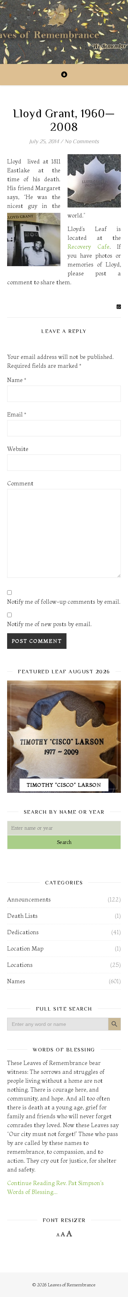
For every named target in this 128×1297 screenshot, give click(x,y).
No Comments (81, 141)
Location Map (25, 948)
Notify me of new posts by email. (49, 624)
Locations (20, 964)
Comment (20, 483)
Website (17, 448)
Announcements (29, 899)
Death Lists (22, 915)
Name (16, 379)
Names (16, 981)
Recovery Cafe (89, 246)
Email (16, 414)
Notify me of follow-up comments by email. (64, 601)
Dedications (23, 932)
